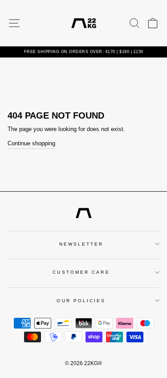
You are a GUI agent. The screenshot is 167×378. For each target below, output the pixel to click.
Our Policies (81, 300)
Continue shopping (31, 143)
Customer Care (81, 272)
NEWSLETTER (81, 244)
